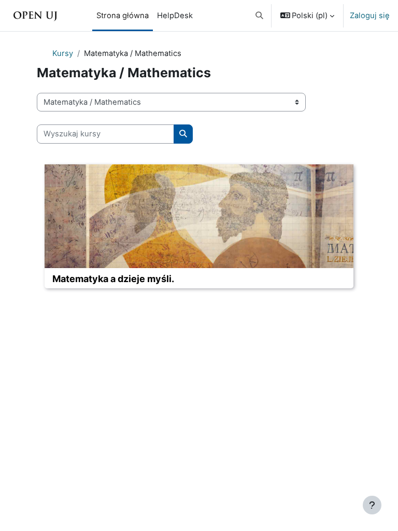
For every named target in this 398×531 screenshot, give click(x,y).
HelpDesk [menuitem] (175, 15)
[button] (259, 15)
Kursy (62, 53)
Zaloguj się (370, 15)
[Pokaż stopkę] (372, 505)
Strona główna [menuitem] (122, 15)
